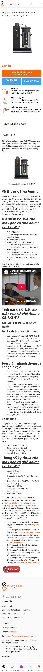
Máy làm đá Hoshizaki (30, 537)
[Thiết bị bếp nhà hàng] (11, 569)
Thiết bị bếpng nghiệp (29, 532)
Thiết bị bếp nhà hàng (30, 562)
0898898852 (13, 632)
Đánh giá (9, 134)
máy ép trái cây (30, 505)
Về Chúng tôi (7, 606)
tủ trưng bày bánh (12, 503)
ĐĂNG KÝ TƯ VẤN (31, 81)
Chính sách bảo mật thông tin (13, 613)
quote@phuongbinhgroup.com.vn (20, 636)
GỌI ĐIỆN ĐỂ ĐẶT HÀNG (21, 73)
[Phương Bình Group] (2, 4)
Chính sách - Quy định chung (13, 617)
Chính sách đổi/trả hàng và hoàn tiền (16, 610)
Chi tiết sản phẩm (14, 124)
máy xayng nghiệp (15, 505)
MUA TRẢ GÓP (11, 81)
